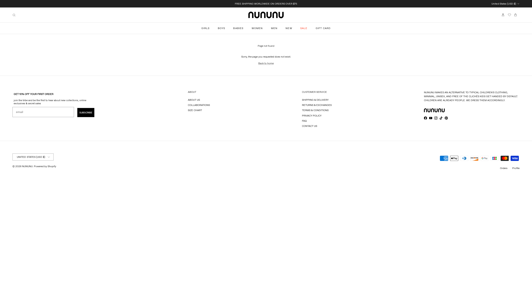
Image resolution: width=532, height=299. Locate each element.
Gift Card (323, 28)
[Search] (14, 15)
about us (194, 99)
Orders (503, 168)
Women (257, 28)
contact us (309, 125)
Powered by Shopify (45, 166)
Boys (221, 28)
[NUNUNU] (266, 15)
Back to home (266, 63)
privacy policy (311, 115)
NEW (289, 28)
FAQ (304, 120)
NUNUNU (27, 166)
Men (274, 28)
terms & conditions (315, 110)
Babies (238, 28)
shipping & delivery (315, 99)
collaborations (199, 105)
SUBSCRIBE (85, 112)
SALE (304, 28)
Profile (516, 168)
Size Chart (195, 110)
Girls (205, 28)
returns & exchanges (317, 105)
